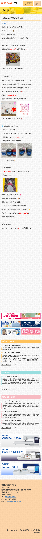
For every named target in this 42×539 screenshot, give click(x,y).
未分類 (3, 23)
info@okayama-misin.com (13, 501)
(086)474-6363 (10, 497)
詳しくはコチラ (6, 365)
